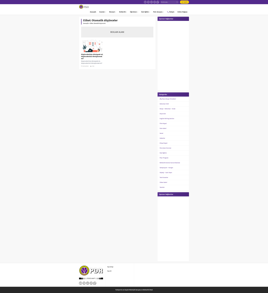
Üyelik (185, 2)
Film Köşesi (163, 123)
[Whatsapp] (158, 2)
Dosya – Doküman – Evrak (167, 109)
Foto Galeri (163, 128)
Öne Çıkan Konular (165, 148)
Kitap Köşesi (163, 143)
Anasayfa (86, 23)
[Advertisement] (173, 55)
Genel (161, 133)
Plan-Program (164, 158)
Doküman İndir (164, 104)
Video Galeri (163, 182)
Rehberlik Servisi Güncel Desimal (170, 163)
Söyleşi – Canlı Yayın (166, 172)
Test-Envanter (164, 177)
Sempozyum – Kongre (166, 167)
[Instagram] (151, 2)
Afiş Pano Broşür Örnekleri (168, 99)
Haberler (162, 138)
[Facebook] (145, 2)
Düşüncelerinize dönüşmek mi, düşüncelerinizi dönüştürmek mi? (92, 56)
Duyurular (163, 113)
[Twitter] (148, 2)
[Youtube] (154, 2)
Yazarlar (162, 187)
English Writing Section (167, 118)
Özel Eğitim (163, 153)
